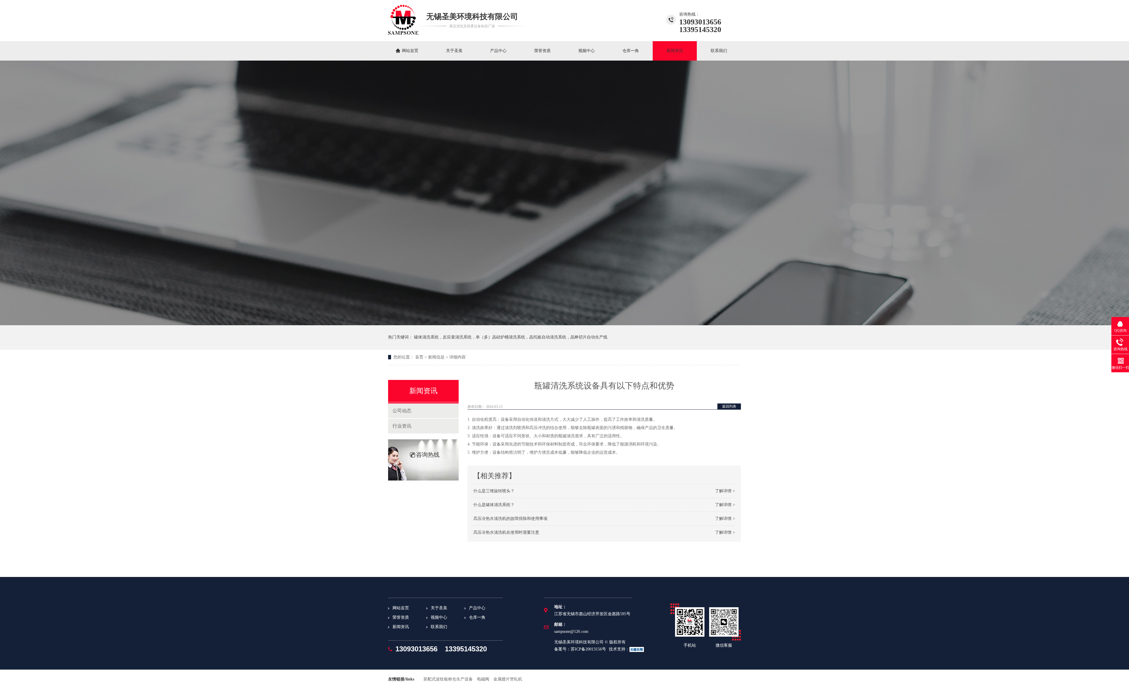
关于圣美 (454, 51)
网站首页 (410, 51)
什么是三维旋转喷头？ (494, 491)
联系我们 (719, 51)
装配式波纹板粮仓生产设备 (448, 679)
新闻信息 (436, 357)
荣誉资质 (542, 51)
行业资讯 (402, 425)
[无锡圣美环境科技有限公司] (403, 33)
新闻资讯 (675, 51)
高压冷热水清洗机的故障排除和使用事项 (510, 518)
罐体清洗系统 (426, 337)
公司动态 (402, 410)
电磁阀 (483, 679)
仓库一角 (630, 51)
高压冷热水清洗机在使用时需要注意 (506, 532)
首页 (419, 357)
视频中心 (586, 51)
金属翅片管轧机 (507, 679)
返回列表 (729, 406)
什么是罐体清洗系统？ (494, 505)
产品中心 (498, 51)
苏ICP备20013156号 (588, 649)
